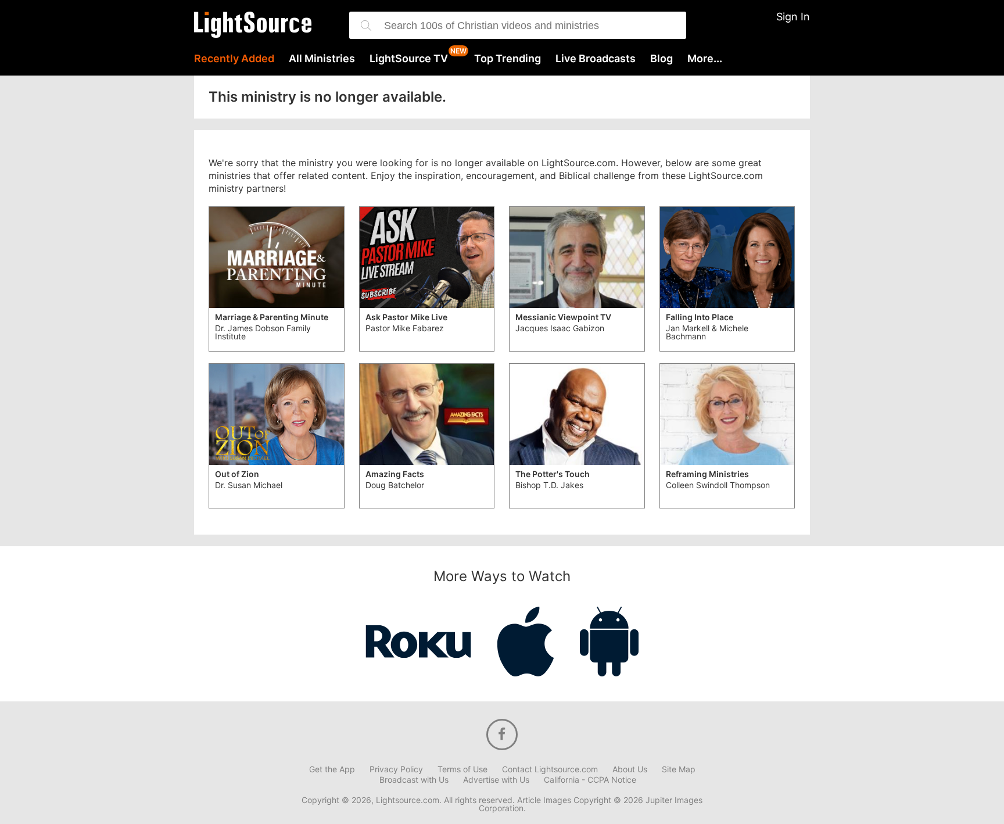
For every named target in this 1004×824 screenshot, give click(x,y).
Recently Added (234, 58)
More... (704, 58)
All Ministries (322, 58)
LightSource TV (409, 58)
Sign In (793, 16)
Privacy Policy (396, 769)
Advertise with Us (496, 780)
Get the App (332, 769)
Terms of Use (462, 769)
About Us (629, 769)
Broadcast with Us (414, 780)
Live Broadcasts (595, 58)
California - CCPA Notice (590, 780)
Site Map (678, 769)
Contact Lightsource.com (550, 769)
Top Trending (507, 58)
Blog (661, 58)
